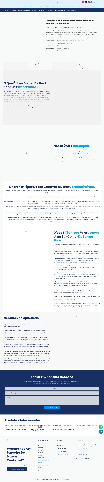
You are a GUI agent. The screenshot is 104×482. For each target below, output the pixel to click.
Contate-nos (41, 457)
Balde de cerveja (61, 445)
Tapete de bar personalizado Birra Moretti (88, 428)
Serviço (40, 450)
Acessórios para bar (24, 10)
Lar (39, 445)
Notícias (40, 455)
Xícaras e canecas (61, 448)
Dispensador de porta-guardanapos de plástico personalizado (63, 430)
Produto (15, 10)
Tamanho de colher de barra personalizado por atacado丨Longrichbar (59, 10)
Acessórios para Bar (62, 451)
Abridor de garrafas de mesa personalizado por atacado (36, 430)
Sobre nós (40, 452)
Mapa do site (66, 479)
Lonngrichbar (8, 10)
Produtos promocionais (62, 454)
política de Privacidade (43, 470)
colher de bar (35, 10)
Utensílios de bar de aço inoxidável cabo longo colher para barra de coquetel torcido (15, 430)
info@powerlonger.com (84, 456)
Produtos (40, 447)
